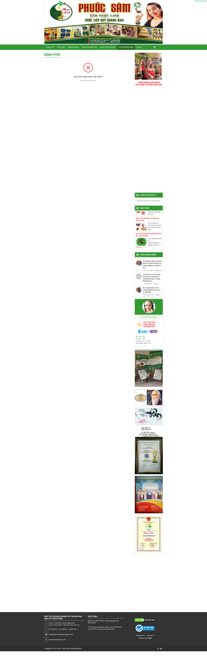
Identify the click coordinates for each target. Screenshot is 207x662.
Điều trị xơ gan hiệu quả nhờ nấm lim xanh (149, 244)
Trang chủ (50, 47)
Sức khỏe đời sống (126, 47)
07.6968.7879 (149, 326)
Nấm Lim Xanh (73, 47)
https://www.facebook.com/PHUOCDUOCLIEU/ (149, 349)
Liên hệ (139, 47)
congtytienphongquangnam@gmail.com (61, 634)
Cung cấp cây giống (107, 47)
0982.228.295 (149, 324)
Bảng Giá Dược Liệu (89, 47)
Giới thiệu (61, 47)
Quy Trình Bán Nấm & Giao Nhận (148, 201)
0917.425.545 (149, 322)
